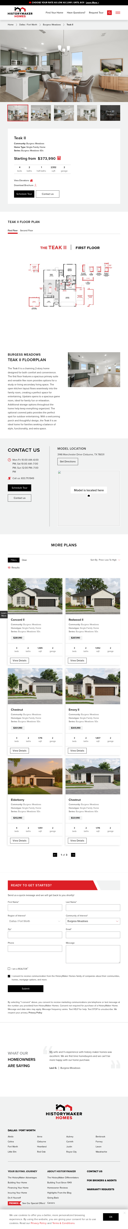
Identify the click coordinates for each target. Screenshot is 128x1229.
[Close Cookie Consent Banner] (124, 1213)
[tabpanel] (64, 285)
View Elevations (21, 180)
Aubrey (69, 1136)
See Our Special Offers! (33, 1203)
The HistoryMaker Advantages (22, 1177)
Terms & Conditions (63, 1223)
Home (11, 24)
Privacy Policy (35, 1012)
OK (111, 1217)
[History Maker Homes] (20, 12)
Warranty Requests (100, 1189)
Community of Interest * (77, 916)
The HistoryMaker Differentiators (63, 1177)
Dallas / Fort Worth (28, 24)
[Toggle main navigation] (118, 12)
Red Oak (41, 1151)
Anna (39, 1136)
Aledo (10, 1136)
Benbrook (100, 1136)
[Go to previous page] (55, 855)
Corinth (69, 1141)
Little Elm (12, 1151)
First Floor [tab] (13, 230)
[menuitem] (14, 560)
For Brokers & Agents (102, 1180)
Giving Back (53, 1197)
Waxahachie (101, 1151)
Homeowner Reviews (57, 1187)
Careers (51, 1203)
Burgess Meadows (52, 24)
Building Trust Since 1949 (59, 1182)
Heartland (42, 1146)
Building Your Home (17, 1182)
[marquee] (64, 2)
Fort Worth (13, 1146)
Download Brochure (23, 185)
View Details (19, 660)
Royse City (71, 1151)
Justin (69, 1146)
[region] (64, 2)
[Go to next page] (73, 855)
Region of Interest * (17, 916)
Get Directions (68, 461)
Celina (11, 1141)
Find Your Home (54, 12)
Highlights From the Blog (59, 1192)
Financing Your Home (18, 1187)
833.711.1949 (27, 478)
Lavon (98, 1146)
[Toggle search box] (109, 12)
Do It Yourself (14, 1197)
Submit (26, 988)
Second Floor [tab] (26, 230)
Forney (99, 1141)
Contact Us (94, 1171)
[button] (89, 495)
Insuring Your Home (17, 1192)
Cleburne (41, 1141)
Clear (24, 560)
